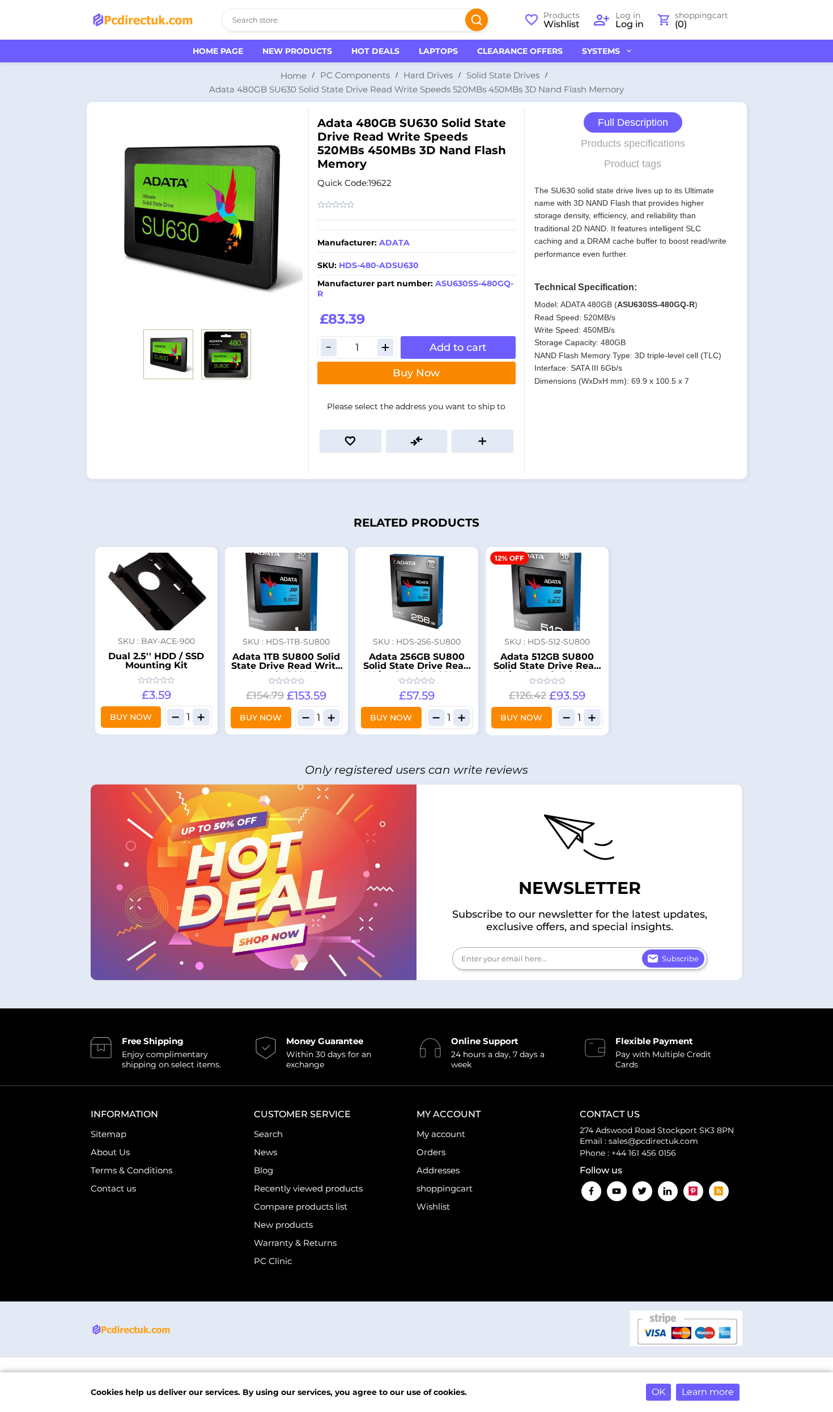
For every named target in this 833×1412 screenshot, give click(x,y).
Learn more (708, 1391)
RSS (719, 1191)
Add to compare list (417, 441)
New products (283, 1224)
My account (440, 1134)
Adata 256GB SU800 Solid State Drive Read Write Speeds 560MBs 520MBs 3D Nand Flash (416, 670)
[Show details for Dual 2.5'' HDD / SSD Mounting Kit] (156, 591)
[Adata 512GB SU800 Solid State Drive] (547, 592)
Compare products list (300, 1206)
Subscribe (680, 958)
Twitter (642, 1191)
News (265, 1152)
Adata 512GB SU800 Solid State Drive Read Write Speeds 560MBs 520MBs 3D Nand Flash (547, 670)
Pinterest (693, 1191)
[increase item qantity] (201, 717)
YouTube (617, 1191)
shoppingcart (444, 1188)
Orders (430, 1152)
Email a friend (482, 441)
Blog (263, 1170)
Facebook (591, 1191)
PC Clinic (273, 1261)
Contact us (113, 1188)
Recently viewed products (308, 1188)
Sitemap (108, 1134)
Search (476, 20)
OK (658, 1391)
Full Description (633, 122)
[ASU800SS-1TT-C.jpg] (286, 592)
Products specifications (633, 143)
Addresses (438, 1170)
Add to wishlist (350, 441)
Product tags (632, 163)
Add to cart (458, 347)
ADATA (394, 243)
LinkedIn (668, 1191)
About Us (110, 1152)
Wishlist (433, 1206)
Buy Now (416, 373)
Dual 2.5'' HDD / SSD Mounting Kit (156, 661)
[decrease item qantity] (175, 717)
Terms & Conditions (131, 1170)
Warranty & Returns (295, 1242)
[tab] (633, 122)
